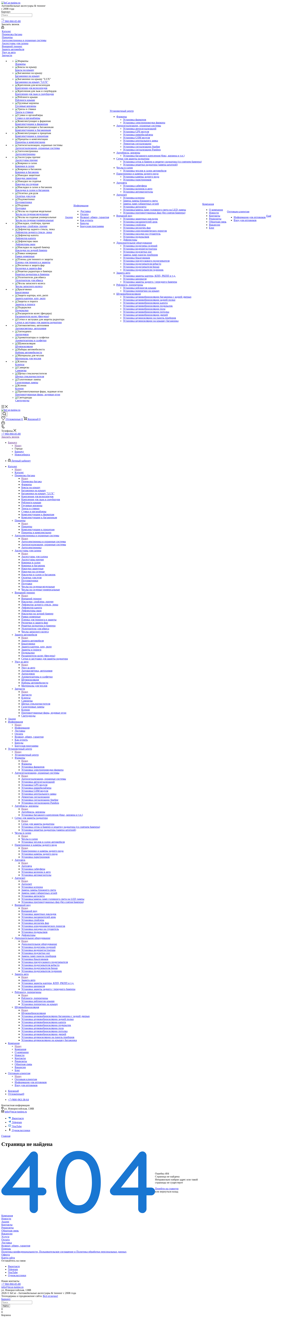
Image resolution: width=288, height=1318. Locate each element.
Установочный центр (27, 754)
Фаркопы (26, 763)
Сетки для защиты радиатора (37, 823)
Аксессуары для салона (34, 556)
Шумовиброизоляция (33, 1013)
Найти (6, 1306)
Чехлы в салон (29, 838)
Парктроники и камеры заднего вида (42, 851)
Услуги (5, 1236)
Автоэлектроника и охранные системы (43, 541)
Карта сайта (8, 1257)
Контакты (6, 1224)
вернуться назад (169, 1191)
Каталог (19, 472)
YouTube (17, 1126)
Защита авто (28, 980)
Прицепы (26, 526)
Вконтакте (18, 1118)
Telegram (17, 1122)
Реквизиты (7, 1227)
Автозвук (26, 866)
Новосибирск (22, 454)
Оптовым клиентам (26, 1079)
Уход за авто (28, 667)
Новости (6, 1218)
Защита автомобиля (32, 640)
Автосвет (26, 884)
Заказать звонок (10, 436)
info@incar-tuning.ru (16, 1111)
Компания (20, 1049)
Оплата (5, 1239)
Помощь (6, 1248)
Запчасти (26, 694)
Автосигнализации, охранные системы (43, 778)
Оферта (5, 1254)
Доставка (6, 1242)
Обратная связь (10, 1230)
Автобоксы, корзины (33, 811)
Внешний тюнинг (31, 598)
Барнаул (19, 451)
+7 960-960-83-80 (11, 21)
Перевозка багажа (31, 481)
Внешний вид (29, 911)
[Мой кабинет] (2, 27)
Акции (5, 1221)
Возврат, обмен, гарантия (15, 1245)
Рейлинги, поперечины (34, 998)
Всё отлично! (50, 1296)
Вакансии (6, 1233)
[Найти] (2, 19)
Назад (18, 445)
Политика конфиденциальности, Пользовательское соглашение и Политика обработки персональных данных (63, 1251)
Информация (22, 727)
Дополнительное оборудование (39, 944)
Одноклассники (21, 1130)
